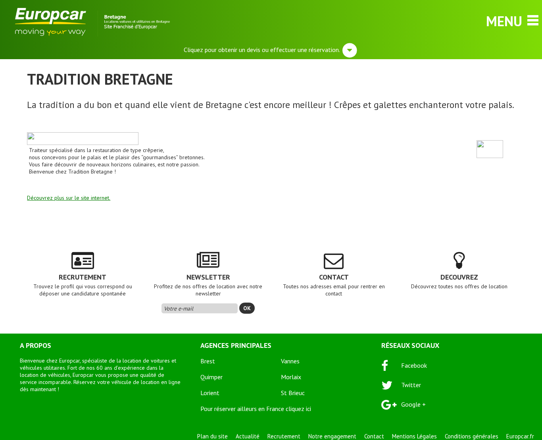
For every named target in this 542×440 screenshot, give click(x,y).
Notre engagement (332, 436)
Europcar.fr (520, 436)
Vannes (290, 361)
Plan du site (212, 436)
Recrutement (283, 436)
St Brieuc (293, 393)
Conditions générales (471, 436)
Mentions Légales (414, 436)
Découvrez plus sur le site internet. (68, 197)
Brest (207, 361)
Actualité (247, 436)
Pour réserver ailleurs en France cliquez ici (255, 409)
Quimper (211, 377)
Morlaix (291, 377)
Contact (374, 436)
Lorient (209, 393)
